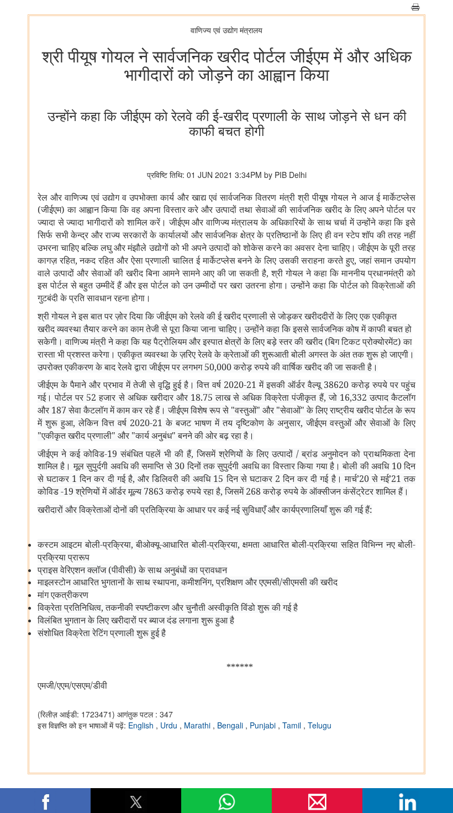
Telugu (319, 725)
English (142, 725)
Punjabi (264, 725)
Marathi (198, 725)
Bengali (231, 725)
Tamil (292, 725)
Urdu (170, 725)
